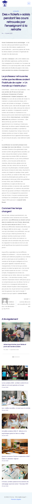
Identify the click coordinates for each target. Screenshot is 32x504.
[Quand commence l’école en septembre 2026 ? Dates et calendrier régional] (16, 446)
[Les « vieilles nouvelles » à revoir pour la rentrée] (16, 398)
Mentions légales (16, 499)
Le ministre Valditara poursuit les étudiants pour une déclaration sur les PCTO (8, 304)
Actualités (16, 11)
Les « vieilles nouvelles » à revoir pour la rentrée (16, 408)
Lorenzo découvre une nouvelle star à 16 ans (23, 302)
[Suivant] (28, 339)
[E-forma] (5, 3)
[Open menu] (29, 3)
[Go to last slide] (4, 339)
